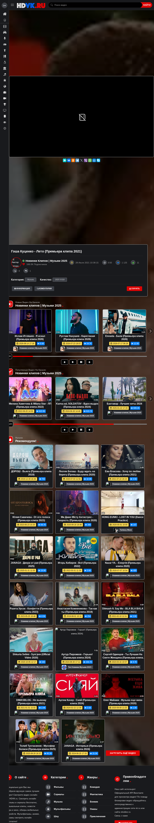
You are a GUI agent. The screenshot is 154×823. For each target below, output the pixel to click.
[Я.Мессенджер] (64, 160)
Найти (147, 5)
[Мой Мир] (94, 160)
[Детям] (4, 50)
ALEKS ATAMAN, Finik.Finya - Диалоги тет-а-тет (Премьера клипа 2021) (124, 406)
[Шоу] (4, 122)
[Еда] (4, 56)
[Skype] (98, 160)
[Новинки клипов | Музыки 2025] (15, 349)
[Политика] (4, 86)
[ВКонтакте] (69, 160)
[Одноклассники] (73, 160)
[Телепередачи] (4, 110)
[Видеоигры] (4, 44)
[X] (81, 160)
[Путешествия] (4, 92)
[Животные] (4, 62)
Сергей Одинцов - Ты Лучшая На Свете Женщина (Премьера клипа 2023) (123, 657)
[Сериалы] (4, 98)
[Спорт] (4, 104)
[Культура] (4, 68)
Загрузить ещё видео (123, 753)
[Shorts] (4, 20)
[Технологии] (4, 116)
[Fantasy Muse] (116, 531)
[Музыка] (4, 74)
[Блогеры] (4, 38)
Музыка (30, 280)
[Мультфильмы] (4, 80)
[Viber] (86, 160)
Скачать (135, 289)
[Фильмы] (4, 26)
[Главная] (4, 14)
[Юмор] (4, 128)
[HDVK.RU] (31, 5)
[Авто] (4, 32)
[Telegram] (77, 160)
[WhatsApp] (90, 160)
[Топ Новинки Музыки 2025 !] (64, 668)
